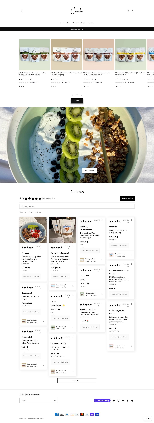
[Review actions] (43, 246)
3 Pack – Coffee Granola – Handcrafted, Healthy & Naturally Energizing (66, 74)
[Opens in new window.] (87, 321)
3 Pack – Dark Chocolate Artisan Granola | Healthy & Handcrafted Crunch (96, 74)
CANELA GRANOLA (28, 418)
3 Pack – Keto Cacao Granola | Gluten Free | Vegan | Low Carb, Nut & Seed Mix (32, 74)
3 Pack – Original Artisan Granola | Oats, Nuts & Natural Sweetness (130, 74)
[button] (21, 11)
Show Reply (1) (27, 276)
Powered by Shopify (38, 418)
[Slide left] (72, 95)
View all (77, 101)
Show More (25, 263)
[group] (28, 83)
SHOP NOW (89, 171)
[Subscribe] (54, 400)
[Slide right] (81, 95)
